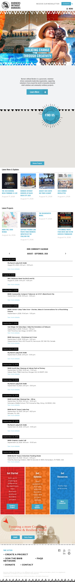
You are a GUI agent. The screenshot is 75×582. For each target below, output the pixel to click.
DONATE (66, 4)
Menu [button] (71, 8)
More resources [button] (62, 502)
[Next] (66, 253)
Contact (27, 564)
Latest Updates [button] (37, 507)
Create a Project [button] (12, 506)
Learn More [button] (34, 92)
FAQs (40, 558)
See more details (14, 269)
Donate (10, 564)
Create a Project (16, 554)
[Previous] (9, 253)
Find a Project (28, 537)
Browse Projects (37, 163)
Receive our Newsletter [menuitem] (47, 4)
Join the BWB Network (12, 559)
